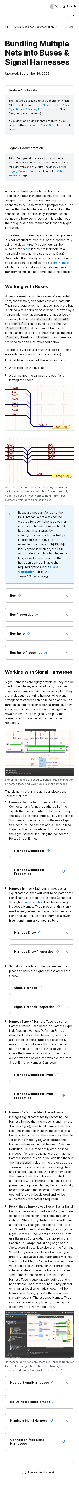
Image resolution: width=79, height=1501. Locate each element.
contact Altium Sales (43, 125)
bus (28, 249)
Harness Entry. (33, 902)
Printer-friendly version (42, 1472)
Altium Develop (51, 105)
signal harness (59, 262)
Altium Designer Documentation (34, 26)
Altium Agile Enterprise (40, 109)
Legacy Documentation (23, 171)
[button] (39, 595)
